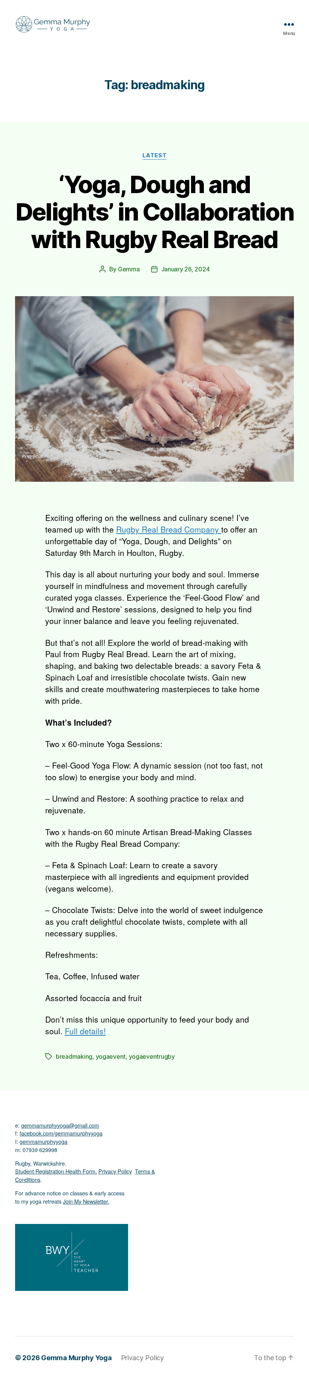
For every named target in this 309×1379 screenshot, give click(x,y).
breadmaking (74, 1056)
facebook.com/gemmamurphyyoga (61, 1133)
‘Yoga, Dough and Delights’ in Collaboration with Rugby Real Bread (154, 212)
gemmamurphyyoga (43, 1141)
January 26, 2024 (185, 269)
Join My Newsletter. (86, 1201)
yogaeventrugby (152, 1056)
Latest (154, 155)
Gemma (129, 269)
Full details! (85, 1031)
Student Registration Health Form (55, 1171)
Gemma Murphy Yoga (76, 1358)
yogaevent (111, 1056)
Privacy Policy (115, 1171)
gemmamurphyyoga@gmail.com (60, 1125)
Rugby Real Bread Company (168, 529)
